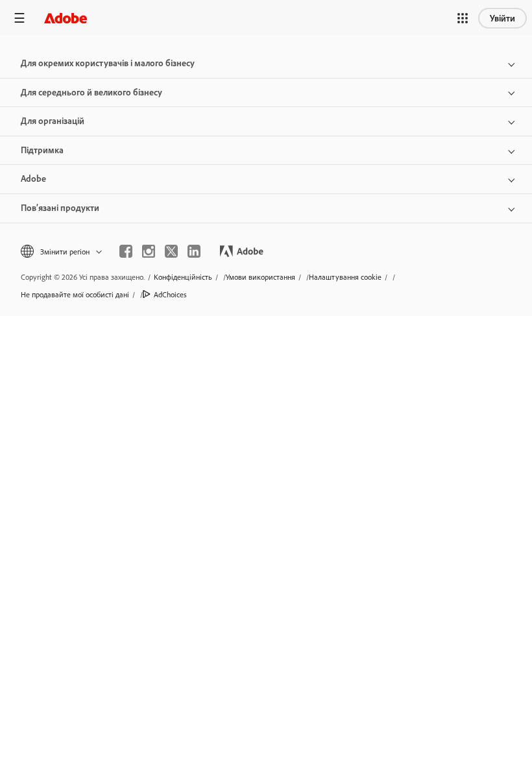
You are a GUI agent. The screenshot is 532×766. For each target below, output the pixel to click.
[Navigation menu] (19, 18)
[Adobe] (65, 18)
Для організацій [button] (52, 121)
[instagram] (148, 251)
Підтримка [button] (42, 150)
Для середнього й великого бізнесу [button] (91, 92)
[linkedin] (193, 251)
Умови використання (260, 277)
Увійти (502, 18)
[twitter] (171, 251)
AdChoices (170, 294)
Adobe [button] (33, 178)
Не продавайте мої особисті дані (75, 294)
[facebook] (125, 251)
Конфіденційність (183, 277)
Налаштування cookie (345, 277)
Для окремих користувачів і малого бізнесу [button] (108, 63)
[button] (462, 18)
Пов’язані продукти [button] (60, 208)
